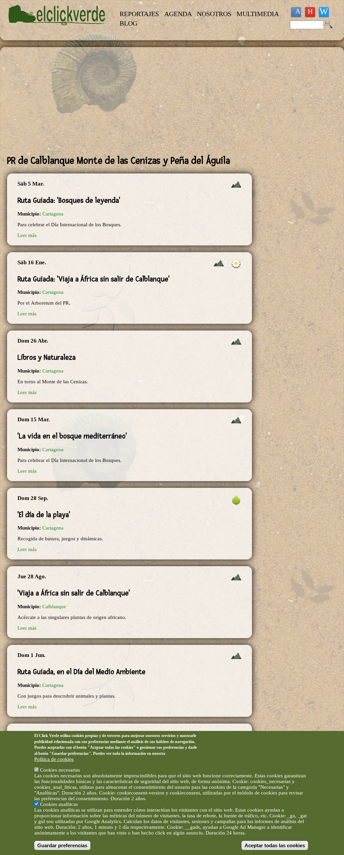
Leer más (27, 235)
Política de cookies (54, 759)
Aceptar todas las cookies (275, 845)
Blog (128, 23)
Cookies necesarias (60, 770)
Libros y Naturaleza (46, 357)
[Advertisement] (129, 101)
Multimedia (257, 13)
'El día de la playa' (43, 514)
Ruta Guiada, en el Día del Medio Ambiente (81, 671)
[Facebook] (296, 12)
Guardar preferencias (62, 845)
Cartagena (52, 214)
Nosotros (214, 13)
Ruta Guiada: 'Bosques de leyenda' (68, 200)
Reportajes (139, 13)
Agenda (178, 13)
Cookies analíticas (59, 804)
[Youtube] (310, 12)
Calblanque (54, 606)
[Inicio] (57, 29)
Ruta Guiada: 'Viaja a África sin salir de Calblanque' (93, 279)
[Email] (324, 12)
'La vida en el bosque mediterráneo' (72, 436)
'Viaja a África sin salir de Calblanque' (73, 593)
